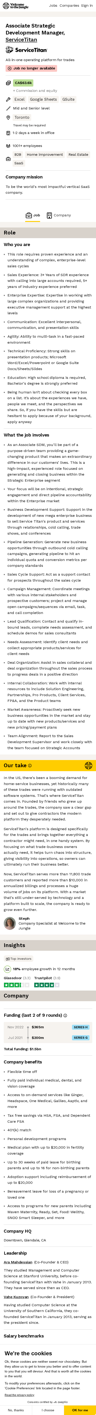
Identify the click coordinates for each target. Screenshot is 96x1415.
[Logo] (15, 6)
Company (62, 215)
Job (36, 215)
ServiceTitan (21, 40)
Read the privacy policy (19, 1395)
